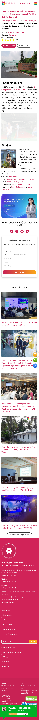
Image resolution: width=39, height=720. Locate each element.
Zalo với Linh (13, 714)
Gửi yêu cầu (19, 272)
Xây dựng (32, 21)
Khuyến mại (5, 666)
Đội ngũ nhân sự (7, 615)
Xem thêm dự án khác (19, 535)
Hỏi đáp (4, 620)
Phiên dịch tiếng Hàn (16, 32)
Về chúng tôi (6, 610)
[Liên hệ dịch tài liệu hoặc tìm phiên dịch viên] (20, 206)
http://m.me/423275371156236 (24, 184)
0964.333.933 (14, 176)
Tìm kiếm (33, 641)
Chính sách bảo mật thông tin (11, 652)
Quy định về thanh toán (9, 634)
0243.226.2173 (11, 602)
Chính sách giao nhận (9, 629)
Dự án (24, 21)
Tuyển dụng (5, 661)
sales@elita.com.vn (12, 599)
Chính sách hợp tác (8, 657)
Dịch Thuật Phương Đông (11, 21)
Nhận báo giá (23, 714)
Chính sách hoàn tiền (8, 647)
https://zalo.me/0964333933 (18, 182)
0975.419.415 (11, 582)
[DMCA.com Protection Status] (32, 698)
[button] (24, 46)
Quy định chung (7, 624)
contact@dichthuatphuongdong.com (21, 179)
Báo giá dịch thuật (18, 187)
